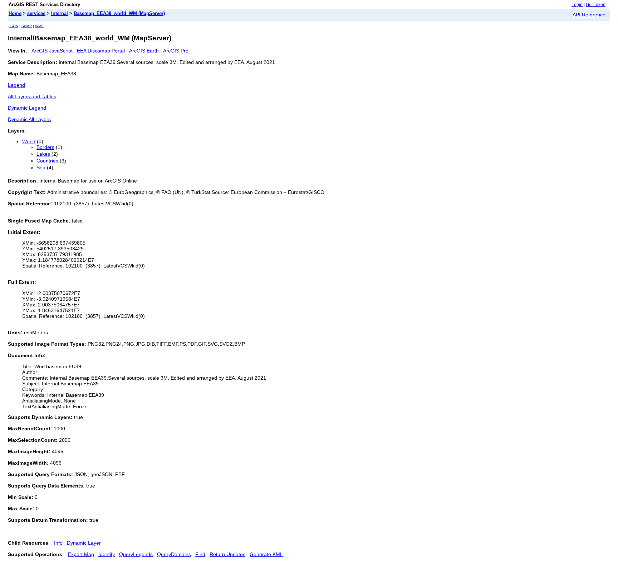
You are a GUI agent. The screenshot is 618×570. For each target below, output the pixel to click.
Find (200, 554)
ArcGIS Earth (144, 51)
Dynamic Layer (84, 543)
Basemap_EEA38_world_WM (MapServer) (119, 13)
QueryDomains (174, 554)
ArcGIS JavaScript (52, 51)
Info (58, 543)
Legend (16, 85)
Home (15, 13)
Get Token (595, 4)
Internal (59, 13)
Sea (40, 167)
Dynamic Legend (27, 108)
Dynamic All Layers (29, 119)
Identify (106, 554)
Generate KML (266, 554)
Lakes (43, 154)
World (28, 141)
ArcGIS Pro (175, 51)
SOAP (26, 26)
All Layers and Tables (32, 96)
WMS (39, 26)
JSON (13, 26)
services (36, 13)
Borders (45, 147)
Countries (47, 161)
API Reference (589, 15)
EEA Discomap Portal (101, 51)
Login (577, 4)
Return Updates (227, 554)
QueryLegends (136, 554)
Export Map (81, 554)
